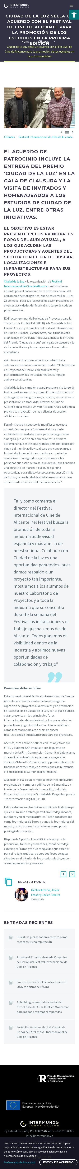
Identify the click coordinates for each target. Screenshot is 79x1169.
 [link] (67, 132)
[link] (74, 15)
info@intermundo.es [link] (39, 1136)
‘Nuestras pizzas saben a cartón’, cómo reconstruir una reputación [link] (42, 939)
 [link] (61, 132)
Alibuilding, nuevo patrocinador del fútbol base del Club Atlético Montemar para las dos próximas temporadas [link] (43, 1007)
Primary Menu (71, 6)
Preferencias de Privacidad (19, 1162)
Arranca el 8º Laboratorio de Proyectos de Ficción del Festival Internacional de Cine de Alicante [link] (42, 962)
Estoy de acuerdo (58, 1162)
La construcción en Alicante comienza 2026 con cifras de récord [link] (41, 984)
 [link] (72, 132)
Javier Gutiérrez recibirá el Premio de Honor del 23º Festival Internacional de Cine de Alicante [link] (42, 1032)
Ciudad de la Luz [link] (14, 281)
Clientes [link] (9, 137)
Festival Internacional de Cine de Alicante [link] (46, 137)
